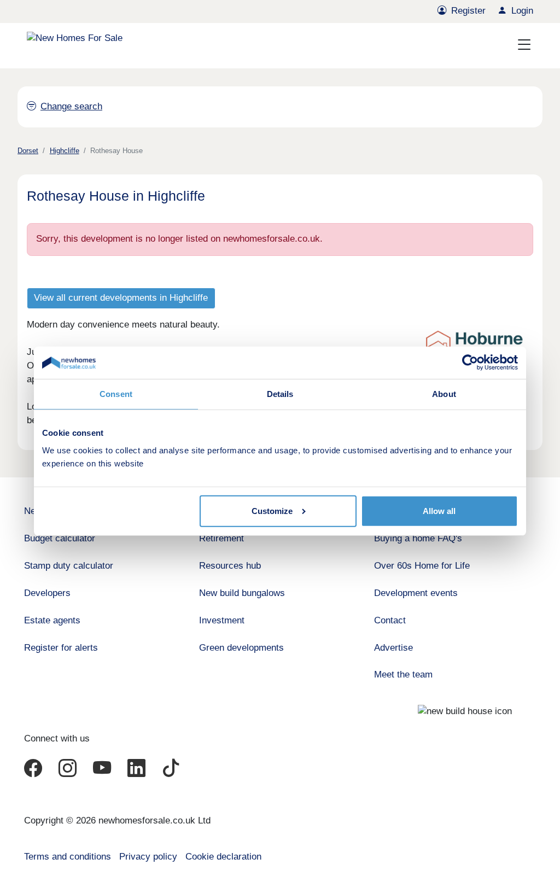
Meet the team (403, 674)
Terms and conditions (67, 856)
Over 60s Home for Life (422, 565)
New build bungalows (242, 593)
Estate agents (52, 620)
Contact (390, 620)
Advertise (393, 647)
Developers (47, 593)
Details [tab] (280, 394)
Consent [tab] (116, 394)
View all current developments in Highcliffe (121, 298)
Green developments (241, 647)
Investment (221, 620)
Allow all (439, 511)
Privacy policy (148, 856)
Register (468, 10)
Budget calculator (59, 538)
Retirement (221, 538)
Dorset (28, 151)
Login (522, 10)
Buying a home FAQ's (418, 538)
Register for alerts (61, 647)
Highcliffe (64, 151)
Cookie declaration (223, 856)
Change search (71, 106)
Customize (272, 511)
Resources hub (230, 565)
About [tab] (444, 394)
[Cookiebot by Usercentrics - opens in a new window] (470, 362)
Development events (416, 593)
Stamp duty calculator (68, 565)
